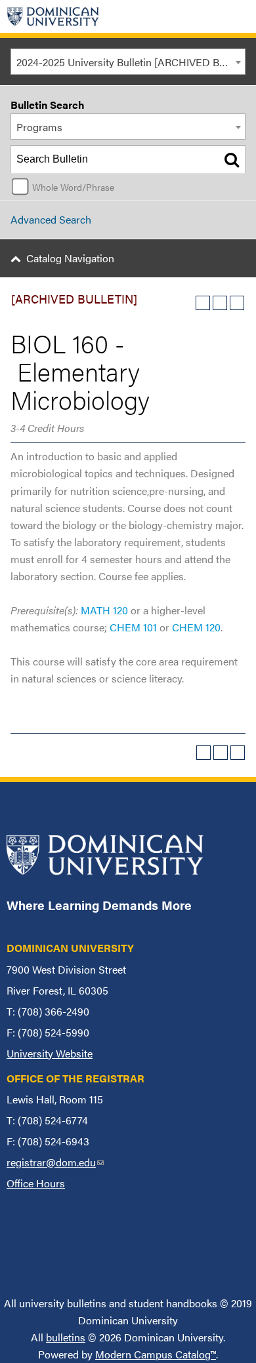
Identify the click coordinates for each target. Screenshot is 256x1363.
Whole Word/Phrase (73, 186)
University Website (50, 1053)
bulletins (65, 1337)
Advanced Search (51, 219)
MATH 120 (104, 610)
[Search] (231, 159)
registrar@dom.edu (55, 1162)
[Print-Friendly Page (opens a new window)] (220, 303)
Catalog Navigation (70, 258)
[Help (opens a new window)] (237, 303)
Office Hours (36, 1183)
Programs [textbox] (39, 126)
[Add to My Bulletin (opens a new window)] (203, 303)
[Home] (53, 16)
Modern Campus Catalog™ (155, 1354)
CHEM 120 (196, 627)
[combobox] (128, 62)
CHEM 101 (133, 627)
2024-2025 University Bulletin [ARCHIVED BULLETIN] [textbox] (130, 61)
